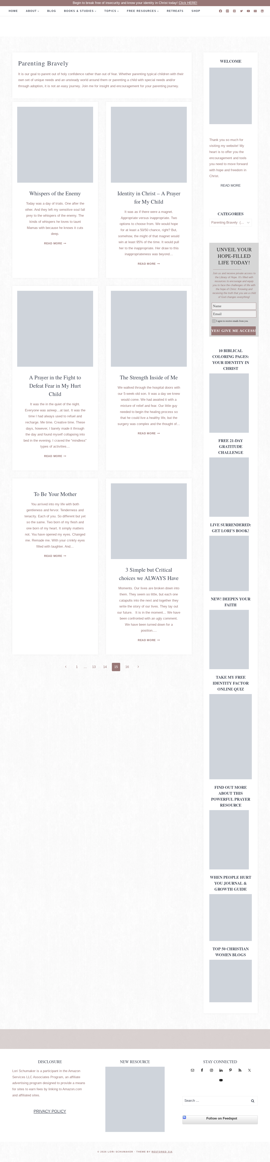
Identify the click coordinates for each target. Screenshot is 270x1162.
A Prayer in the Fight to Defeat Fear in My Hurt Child (55, 385)
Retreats (175, 10)
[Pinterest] (234, 11)
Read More (55, 243)
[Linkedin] (262, 11)
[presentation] (55, 145)
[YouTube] (248, 11)
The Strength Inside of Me (149, 377)
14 (105, 667)
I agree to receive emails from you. (232, 321)
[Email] (255, 11)
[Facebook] (220, 11)
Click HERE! (188, 3)
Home (13, 10)
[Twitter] (241, 11)
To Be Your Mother (55, 494)
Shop (196, 10)
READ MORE (231, 185)
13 (94, 667)
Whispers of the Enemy (55, 193)
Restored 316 (162, 1152)
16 (127, 667)
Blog (51, 10)
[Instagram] (228, 11)
